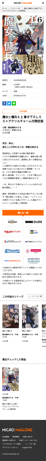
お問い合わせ (28, 436)
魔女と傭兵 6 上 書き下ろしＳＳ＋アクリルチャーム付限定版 (10, 406)
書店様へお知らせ (9, 440)
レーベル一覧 (31, 444)
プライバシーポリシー (10, 447)
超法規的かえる (14, 127)
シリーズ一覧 (37, 296)
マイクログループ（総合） (12, 444)
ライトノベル (15, 8)
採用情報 (16, 436)
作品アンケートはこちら (28, 440)
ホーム (4, 8)
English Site (27, 447)
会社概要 (5, 436)
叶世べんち (16, 130)
